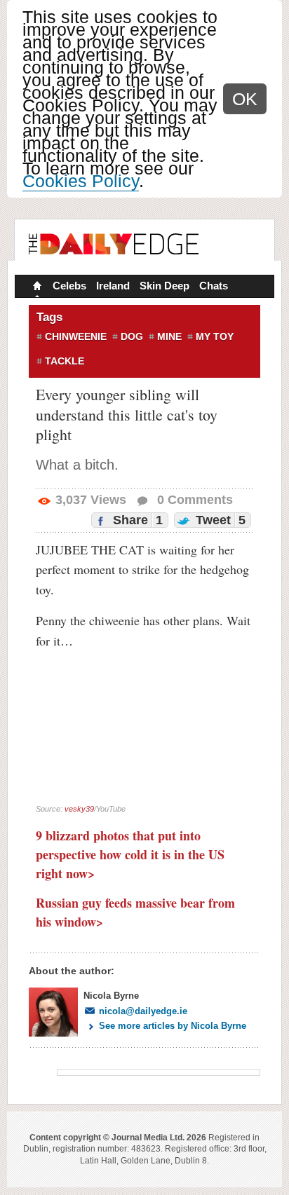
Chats (213, 286)
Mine (169, 336)
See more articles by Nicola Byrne (172, 1025)
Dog (132, 336)
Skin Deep (164, 286)
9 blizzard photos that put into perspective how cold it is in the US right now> (130, 854)
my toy (215, 336)
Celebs (69, 286)
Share (136, 520)
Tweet (219, 520)
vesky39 (79, 809)
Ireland (113, 286)
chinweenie (76, 336)
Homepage (36, 287)
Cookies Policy (80, 181)
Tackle (64, 361)
